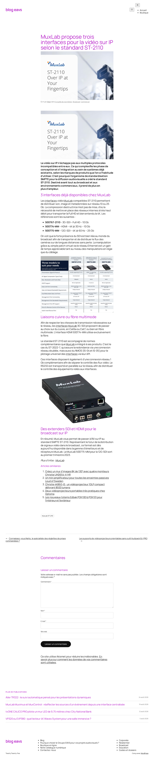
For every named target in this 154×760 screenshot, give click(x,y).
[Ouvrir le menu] (132, 10)
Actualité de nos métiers (63, 102)
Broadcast (76, 102)
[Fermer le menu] (137, 5)
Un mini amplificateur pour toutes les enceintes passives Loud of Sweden (77, 479)
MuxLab (68, 200)
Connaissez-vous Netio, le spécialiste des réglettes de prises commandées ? (36, 539)
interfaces (51, 200)
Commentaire (46, 582)
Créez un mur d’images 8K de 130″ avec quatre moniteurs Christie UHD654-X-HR (77, 473)
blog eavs (14, 9)
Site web (44, 632)
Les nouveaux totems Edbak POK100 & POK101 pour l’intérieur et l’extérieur (73, 499)
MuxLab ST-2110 (47, 516)
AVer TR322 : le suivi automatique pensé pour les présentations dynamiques (48, 697)
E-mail (43, 621)
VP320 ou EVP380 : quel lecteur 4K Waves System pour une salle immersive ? (48, 718)
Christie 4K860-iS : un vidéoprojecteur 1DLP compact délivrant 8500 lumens (75, 486)
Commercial (85, 102)
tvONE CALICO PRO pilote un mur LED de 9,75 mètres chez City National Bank (49, 711)
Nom (43, 611)
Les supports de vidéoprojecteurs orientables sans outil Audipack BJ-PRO (113, 538)
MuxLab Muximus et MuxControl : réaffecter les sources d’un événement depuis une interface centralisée (65, 704)
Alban (49, 102)
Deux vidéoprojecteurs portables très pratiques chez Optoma (75, 492)
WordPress (144, 753)
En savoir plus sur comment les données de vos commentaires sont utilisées (74, 659)
